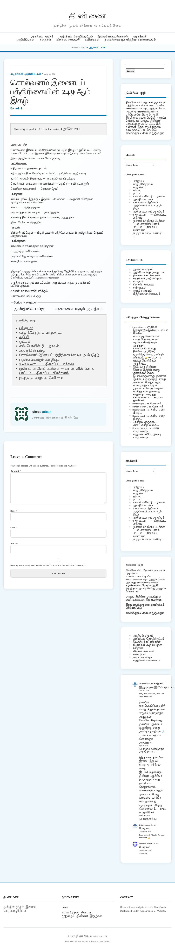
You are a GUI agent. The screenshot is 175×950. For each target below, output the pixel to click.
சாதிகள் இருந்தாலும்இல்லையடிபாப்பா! (150, 328)
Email (13, 527)
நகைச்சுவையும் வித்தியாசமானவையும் (130, 40)
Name (13, 511)
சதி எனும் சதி (19, 173)
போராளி (155, 403)
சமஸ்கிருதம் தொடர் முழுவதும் (145, 613)
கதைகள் (45, 40)
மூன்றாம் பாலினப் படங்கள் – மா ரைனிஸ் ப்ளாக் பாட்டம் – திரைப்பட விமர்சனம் (56, 371)
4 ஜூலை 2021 (70, 129)
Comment (15, 471)
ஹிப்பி (24, 337)
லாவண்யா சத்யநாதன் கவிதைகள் (31, 246)
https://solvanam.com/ (90, 153)
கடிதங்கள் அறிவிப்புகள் (25, 74)
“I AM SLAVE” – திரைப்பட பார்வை (46, 364)
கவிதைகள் (92, 40)
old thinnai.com (148, 124)
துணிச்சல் (138, 400)
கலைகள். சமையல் (68, 40)
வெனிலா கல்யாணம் (23, 189)
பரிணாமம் (26, 328)
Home (65, 907)
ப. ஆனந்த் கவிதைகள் (24, 251)
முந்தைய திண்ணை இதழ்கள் (82, 916)
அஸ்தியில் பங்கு (29, 309)
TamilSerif (138, 608)
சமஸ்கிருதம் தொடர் (76, 912)
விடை (14, 207)
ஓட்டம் (24, 342)
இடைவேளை (18, 222)
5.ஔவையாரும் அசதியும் (79, 309)
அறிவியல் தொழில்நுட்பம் (76, 36)
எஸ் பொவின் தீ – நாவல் (39, 346)
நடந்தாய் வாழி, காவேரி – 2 (41, 378)
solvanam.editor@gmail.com (47, 278)
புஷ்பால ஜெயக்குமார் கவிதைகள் (31, 256)
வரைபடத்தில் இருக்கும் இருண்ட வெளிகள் (37, 199)
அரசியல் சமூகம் (42, 36)
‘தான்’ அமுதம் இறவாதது (26, 179)
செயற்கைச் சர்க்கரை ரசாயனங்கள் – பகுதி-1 (38, 184)
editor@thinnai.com (134, 108)
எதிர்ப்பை (16, 168)
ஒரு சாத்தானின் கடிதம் (24, 212)
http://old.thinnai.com (135, 600)
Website (14, 543)
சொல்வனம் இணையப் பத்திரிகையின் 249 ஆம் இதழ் (146, 205)
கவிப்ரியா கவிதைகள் (23, 261)
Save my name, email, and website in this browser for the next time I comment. (47, 565)
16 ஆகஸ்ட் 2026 (95, 47)
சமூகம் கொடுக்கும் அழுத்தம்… (144, 362)
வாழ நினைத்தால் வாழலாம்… (40, 333)
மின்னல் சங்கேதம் (21, 233)
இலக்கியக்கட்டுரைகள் (113, 36)
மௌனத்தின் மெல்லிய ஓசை (28, 217)
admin (19, 108)
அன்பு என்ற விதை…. (145, 425)
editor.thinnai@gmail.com (147, 111)
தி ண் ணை (87, 15)
